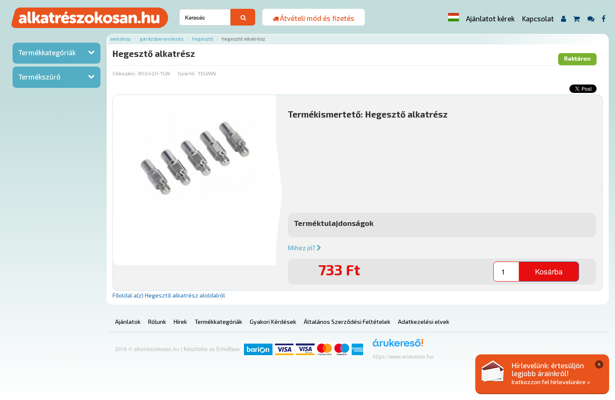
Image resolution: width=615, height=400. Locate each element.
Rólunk (157, 321)
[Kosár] (577, 18)
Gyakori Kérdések (273, 321)
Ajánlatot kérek (490, 18)
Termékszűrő (39, 76)
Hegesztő (202, 38)
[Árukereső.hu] (395, 346)
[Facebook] (604, 18)
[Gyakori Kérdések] (590, 18)
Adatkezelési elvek (423, 321)
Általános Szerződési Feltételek (347, 321)
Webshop (120, 38)
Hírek (180, 321)
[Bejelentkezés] (563, 18)
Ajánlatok (128, 321)
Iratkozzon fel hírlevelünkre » (551, 381)
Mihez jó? (302, 247)
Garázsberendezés (161, 38)
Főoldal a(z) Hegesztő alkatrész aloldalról (169, 295)
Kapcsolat (538, 18)
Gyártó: (187, 73)
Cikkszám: (124, 73)
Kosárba (549, 271)
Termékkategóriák (47, 52)
